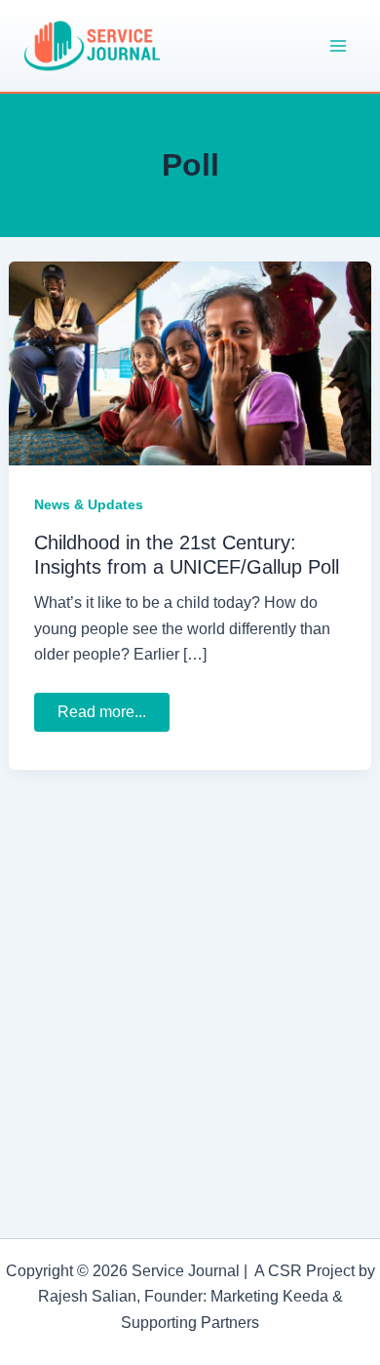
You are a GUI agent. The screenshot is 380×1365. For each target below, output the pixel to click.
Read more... (111, 717)
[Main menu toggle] (339, 45)
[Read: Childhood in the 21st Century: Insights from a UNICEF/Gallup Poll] (190, 362)
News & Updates (88, 504)
